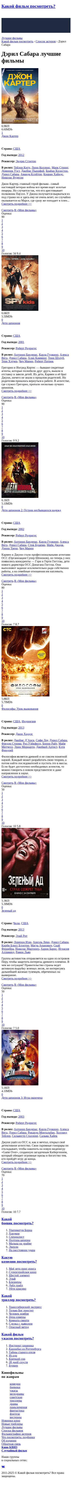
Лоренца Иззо (22, 942)
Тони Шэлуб (56, 358)
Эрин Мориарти (24, 746)
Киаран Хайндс (53, 174)
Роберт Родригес (26, 348)
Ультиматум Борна (20, 1230)
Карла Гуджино (48, 354)
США (16, 148)
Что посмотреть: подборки (18, 1437)
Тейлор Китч (22, 167)
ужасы (14, 1390)
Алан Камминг (37, 358)
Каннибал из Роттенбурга (25, 1348)
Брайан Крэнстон (57, 170)
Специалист (16, 1236)
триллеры (16, 1400)
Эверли (13, 1246)
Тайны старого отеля (22, 1352)
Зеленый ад (8, 910)
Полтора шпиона (19, 1240)
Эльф (12, 1278)
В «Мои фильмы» (25, 210)
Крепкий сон (17, 1358)
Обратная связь (11, 1443)
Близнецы (15, 1282)
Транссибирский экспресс (25, 1307)
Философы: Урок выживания (19, 708)
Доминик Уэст (10, 170)
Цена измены (17, 1317)
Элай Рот (21, 935)
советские (16, 1397)
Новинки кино (10, 1420)
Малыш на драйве (20, 1243)
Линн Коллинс (41, 167)
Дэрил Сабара (10, 174)
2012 (21, 155)
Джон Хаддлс (24, 734)
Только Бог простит (21, 1310)
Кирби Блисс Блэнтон (15, 945)
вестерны (16, 1417)
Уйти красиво (17, 1288)
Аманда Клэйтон (31, 174)
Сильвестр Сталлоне (25, 1135)
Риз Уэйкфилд (32, 743)
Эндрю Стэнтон (26, 161)
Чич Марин (26, 361)
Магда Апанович (41, 945)
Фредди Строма (11, 743)
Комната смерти (19, 1320)
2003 (21, 1116)
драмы (14, 1403)
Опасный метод (19, 1327)
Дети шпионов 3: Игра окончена (21, 1097)
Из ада (13, 1355)
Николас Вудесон (12, 177)
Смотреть (7, 210)
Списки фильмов (12, 1430)
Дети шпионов (10, 323)
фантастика (17, 1410)
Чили (16, 923)
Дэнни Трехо (9, 548)
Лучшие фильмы (12, 38)
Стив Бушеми (36, 545)
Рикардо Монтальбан (41, 1132)
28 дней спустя (18, 1362)
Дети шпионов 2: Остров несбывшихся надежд (31, 510)
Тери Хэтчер (9, 361)
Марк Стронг (60, 167)
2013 (21, 727)
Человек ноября (19, 1313)
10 (2, 250)
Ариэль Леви (41, 942)
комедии (15, 1383)
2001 (21, 342)
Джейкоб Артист (46, 746)
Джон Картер (9, 136)
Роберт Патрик (44, 361)
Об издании (8, 1440)
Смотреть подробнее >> (16, 203)
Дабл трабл (16, 1285)
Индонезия (29, 721)
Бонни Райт (49, 743)
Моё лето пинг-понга (22, 1268)
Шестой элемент (19, 1275)
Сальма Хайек (48, 1135)
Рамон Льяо (23, 952)
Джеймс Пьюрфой (32, 170)
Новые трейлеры (12, 1423)
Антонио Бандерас (25, 354)
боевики (15, 1387)
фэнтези (15, 1413)
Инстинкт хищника (21, 1345)
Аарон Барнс (49, 948)
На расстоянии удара (22, 1250)
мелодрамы (17, 1393)
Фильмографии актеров (16, 1433)
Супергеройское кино (22, 1272)
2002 (21, 529)
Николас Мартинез (27, 948)
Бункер (13, 1365)
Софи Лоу (42, 740)
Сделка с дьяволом (20, 1323)
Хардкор (14, 1233)
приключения (18, 1407)
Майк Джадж (55, 545)
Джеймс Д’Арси (24, 740)
